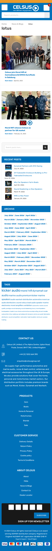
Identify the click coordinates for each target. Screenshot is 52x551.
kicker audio (11, 290)
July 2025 (8, 228)
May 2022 (8, 261)
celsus (24, 303)
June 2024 (32, 236)
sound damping (16, 308)
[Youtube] (32, 507)
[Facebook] (11, 507)
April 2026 (30, 215)
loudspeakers (6, 311)
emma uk (39, 317)
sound (18, 303)
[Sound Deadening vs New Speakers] (8, 190)
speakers (6, 299)
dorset (41, 311)
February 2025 (23, 232)
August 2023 (9, 253)
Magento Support (21, 539)
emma (35, 314)
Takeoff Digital (32, 539)
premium (26, 295)
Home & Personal (26, 411)
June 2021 (19, 270)
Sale (26, 425)
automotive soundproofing (30, 311)
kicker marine (38, 295)
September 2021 (25, 266)
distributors (11, 303)
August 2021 (39, 266)
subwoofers (5, 314)
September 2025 (25, 224)
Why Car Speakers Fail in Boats (26, 182)
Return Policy (26, 446)
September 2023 (27, 249)
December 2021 (33, 261)
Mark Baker (9, 80)
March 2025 (9, 232)
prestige (8, 308)
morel (13, 305)
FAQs (26, 481)
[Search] (45, 147)
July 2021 (8, 270)
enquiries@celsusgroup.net (28, 361)
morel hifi (26, 290)
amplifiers (20, 305)
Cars (26, 402)
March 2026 (9, 220)
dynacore (30, 314)
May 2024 (8, 240)
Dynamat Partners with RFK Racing (28, 166)
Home (4, 24)
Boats (26, 407)
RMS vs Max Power (21, 196)
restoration (23, 317)
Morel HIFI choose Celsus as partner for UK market (18, 129)
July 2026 (8, 215)
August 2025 (40, 224)
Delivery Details (26, 441)
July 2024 (21, 236)
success (45, 317)
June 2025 (19, 228)
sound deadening (26, 308)
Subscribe (41, 515)
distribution (27, 299)
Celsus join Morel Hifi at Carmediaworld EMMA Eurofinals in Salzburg (20, 75)
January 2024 (25, 245)
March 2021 (40, 270)
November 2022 (38, 257)
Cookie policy (26, 455)
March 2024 (31, 240)
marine (41, 305)
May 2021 (29, 270)
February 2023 (23, 257)
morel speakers (40, 308)
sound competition (14, 317)
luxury (34, 308)
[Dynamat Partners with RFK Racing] (8, 167)
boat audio (31, 303)
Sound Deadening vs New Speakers (28, 189)
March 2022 (20, 261)
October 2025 (10, 224)
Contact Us (26, 490)
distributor (5, 317)
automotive (37, 299)
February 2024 (10, 245)
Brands (26, 421)
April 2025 (30, 228)
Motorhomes (26, 416)
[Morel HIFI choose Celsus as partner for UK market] (26, 108)
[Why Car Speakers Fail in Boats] (8, 183)
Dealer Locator (26, 495)
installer (45, 311)
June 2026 (19, 215)
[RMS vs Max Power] (8, 197)
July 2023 (21, 253)
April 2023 (32, 253)
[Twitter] (18, 507)
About (26, 476)
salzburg (15, 314)
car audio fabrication (44, 314)
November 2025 (37, 220)
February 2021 (10, 274)
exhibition (28, 305)
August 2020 (24, 274)
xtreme (19, 311)
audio (13, 299)
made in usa (13, 311)
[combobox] (23, 15)
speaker (39, 303)
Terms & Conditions (26, 460)
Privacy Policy (26, 451)
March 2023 (9, 257)
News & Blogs (17, 24)
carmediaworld (22, 314)
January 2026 (23, 220)
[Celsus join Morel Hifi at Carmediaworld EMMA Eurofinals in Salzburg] (26, 53)
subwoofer (35, 305)
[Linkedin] (25, 507)
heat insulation (32, 317)
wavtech (19, 299)
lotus (10, 314)
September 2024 (38, 232)
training (4, 320)
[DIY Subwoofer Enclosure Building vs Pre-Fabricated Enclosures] (8, 174)
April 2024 (19, 240)
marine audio (15, 295)
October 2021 (10, 266)
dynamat (37, 290)
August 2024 (9, 236)
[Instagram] (39, 507)
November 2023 (11, 249)
